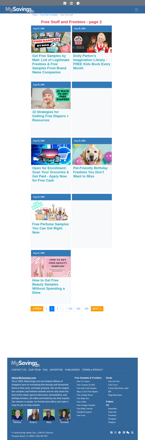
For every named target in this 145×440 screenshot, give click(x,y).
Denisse (64, 422)
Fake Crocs (113, 385)
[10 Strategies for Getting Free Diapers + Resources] (51, 98)
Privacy (98, 370)
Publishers (72, 370)
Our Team (35, 370)
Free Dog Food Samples (87, 388)
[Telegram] (79, 3)
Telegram (112, 422)
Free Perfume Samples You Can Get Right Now (50, 228)
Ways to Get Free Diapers (87, 392)
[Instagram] (72, 3)
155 (86, 309)
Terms (86, 370)
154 (78, 309)
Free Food (81, 415)
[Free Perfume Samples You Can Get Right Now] (51, 210)
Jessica (33, 422)
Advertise (56, 370)
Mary (48, 422)
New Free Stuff (67, 15)
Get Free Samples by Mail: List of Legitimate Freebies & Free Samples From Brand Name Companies (50, 64)
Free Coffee (81, 402)
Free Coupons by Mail (86, 385)
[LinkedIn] (123, 432)
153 (70, 309)
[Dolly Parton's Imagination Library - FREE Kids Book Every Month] (92, 42)
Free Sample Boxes (85, 395)
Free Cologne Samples (86, 405)
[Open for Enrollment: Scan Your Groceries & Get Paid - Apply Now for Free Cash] (51, 154)
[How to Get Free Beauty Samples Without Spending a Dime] (51, 266)
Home (35, 15)
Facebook (112, 415)
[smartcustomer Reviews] (128, 432)
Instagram (112, 419)
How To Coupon (83, 381)
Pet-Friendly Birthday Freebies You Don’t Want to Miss (90, 172)
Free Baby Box (83, 398)
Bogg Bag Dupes (115, 395)
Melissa (17, 422)
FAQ (45, 370)
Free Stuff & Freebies (49, 15)
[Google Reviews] (131, 432)
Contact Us (18, 370)
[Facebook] (65, 3)
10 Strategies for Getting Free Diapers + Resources (50, 116)
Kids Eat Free (114, 381)
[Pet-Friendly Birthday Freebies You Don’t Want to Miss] (92, 154)
